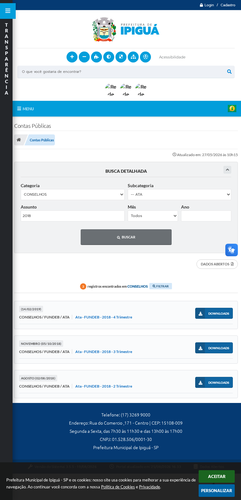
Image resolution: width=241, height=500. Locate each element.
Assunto (29, 206)
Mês (132, 206)
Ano (185, 206)
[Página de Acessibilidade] (145, 57)
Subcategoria (140, 185)
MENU (28, 108)
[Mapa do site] (133, 57)
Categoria (30, 185)
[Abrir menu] (8, 11)
